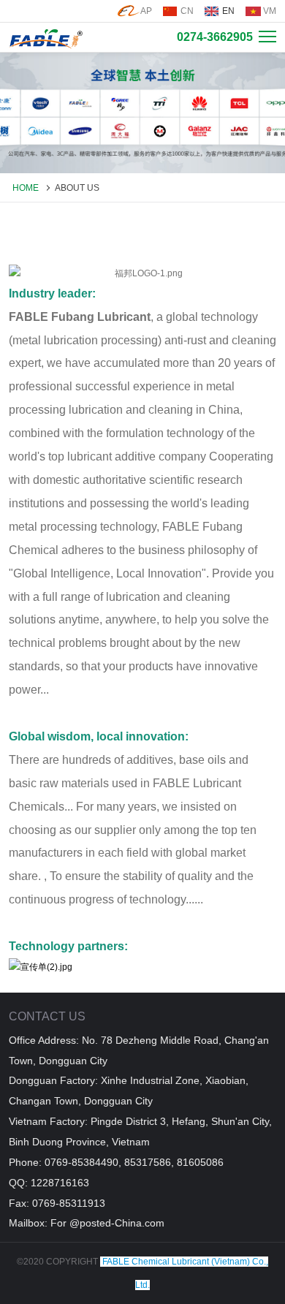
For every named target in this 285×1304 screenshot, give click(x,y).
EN (228, 11)
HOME (25, 188)
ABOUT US (77, 188)
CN (187, 11)
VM (269, 11)
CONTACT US (47, 1016)
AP (146, 11)
